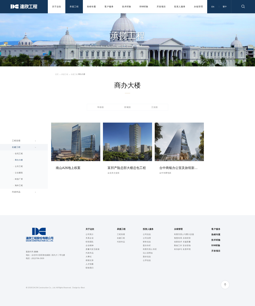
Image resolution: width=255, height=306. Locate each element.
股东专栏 (147, 245)
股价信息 (147, 257)
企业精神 (90, 245)
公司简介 (90, 234)
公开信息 (147, 260)
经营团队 (90, 242)
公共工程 (19, 166)
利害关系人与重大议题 (184, 234)
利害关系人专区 (150, 249)
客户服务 (109, 6)
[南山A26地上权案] (75, 160)
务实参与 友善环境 (182, 249)
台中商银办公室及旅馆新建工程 (179, 168)
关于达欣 (56, 6)
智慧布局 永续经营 (182, 238)
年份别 (100, 107)
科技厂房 (19, 179)
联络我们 (90, 268)
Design (75, 287)
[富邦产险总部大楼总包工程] (127, 160)
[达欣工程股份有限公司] (24, 6)
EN (212, 7)
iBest (83, 287)
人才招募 (90, 264)
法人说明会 (148, 253)
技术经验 (126, 6)
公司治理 (147, 238)
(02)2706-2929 (37, 258)
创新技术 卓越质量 (182, 242)
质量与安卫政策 (93, 249)
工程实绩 (16, 140)
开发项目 (161, 6)
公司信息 (147, 234)
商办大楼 (19, 160)
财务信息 (147, 242)
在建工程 (74, 74)
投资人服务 (179, 6)
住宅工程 (19, 153)
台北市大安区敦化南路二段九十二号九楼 (48, 255)
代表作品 (16, 192)
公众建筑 (19, 173)
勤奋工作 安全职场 (182, 245)
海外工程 (19, 185)
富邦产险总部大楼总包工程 (127, 168)
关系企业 (90, 238)
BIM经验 (144, 6)
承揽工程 (74, 6)
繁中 (225, 6)
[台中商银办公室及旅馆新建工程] (179, 160)
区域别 (127, 107)
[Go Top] (225, 285)
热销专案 (91, 6)
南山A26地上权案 (68, 168)
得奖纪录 (90, 260)
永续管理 (198, 6)
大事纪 (89, 257)
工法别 (154, 107)
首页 (57, 74)
